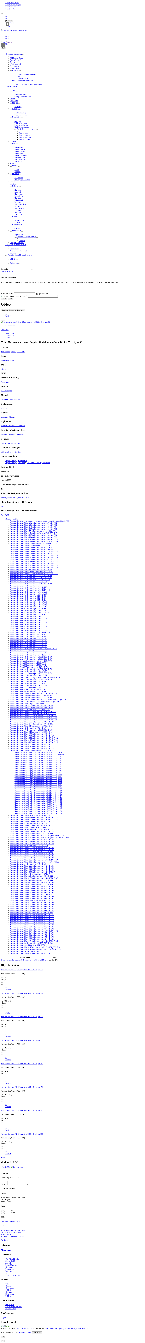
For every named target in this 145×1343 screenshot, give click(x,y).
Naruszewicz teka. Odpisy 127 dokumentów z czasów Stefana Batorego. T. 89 (38, 699)
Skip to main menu (12, 3)
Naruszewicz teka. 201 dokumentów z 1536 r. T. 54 (28, 628)
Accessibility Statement (18, 251)
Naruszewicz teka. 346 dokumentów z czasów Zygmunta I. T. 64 (33, 649)
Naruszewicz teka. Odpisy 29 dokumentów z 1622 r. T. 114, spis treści (39, 754)
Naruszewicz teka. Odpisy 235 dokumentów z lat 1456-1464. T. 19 (34, 557)
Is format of (18, 200)
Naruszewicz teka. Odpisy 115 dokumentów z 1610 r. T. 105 (31, 732)
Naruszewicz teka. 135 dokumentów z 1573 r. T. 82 (28, 685)
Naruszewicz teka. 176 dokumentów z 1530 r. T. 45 (28, 610)
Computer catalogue (17, 243)
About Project (10, 245)
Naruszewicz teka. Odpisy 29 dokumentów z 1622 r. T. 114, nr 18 (38, 791)
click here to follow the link (11, 443)
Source (12, 182)
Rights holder (17, 224)
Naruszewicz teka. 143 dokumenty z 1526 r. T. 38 (28, 596)
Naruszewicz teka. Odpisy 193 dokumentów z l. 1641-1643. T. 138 (34, 860)
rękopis (3, 369)
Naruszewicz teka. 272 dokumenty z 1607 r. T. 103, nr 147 (22, 993)
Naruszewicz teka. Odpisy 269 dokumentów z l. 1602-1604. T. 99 (33, 720)
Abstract (17, 121)
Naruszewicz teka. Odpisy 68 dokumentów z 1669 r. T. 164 (31, 913)
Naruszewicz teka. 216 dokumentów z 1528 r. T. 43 (28, 606)
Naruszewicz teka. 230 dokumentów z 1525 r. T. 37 (28, 594)
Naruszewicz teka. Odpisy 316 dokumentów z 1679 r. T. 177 (32, 953)
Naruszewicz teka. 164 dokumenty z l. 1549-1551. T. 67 (30, 655)
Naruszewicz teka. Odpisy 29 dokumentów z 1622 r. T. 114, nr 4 (37, 762)
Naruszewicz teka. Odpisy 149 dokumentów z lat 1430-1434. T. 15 (34, 549)
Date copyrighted (20, 155)
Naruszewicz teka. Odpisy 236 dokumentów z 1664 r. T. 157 (32, 898)
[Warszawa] (5, 382)
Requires (17, 210)
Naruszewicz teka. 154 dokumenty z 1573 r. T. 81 (28, 683)
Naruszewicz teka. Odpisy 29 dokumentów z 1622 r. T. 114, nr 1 (37, 756)
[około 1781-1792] (7, 360)
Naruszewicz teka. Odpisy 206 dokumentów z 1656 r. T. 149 (32, 882)
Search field (5, 269)
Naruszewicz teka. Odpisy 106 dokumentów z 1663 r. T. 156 (32, 896)
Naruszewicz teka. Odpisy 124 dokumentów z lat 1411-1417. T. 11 (34, 541)
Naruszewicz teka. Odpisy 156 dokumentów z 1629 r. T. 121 (32, 825)
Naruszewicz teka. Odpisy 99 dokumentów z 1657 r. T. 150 (31, 884)
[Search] (32, 269)
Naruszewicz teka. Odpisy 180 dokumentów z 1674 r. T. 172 (32, 929)
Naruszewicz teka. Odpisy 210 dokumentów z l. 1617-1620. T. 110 (34, 742)
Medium (17, 172)
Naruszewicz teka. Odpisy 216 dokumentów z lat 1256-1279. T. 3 (33, 525)
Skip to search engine (13, 5)
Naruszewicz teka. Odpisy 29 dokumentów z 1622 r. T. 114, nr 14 (38, 783)
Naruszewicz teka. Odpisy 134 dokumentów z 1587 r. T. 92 (31, 706)
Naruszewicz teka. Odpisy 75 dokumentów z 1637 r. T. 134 (31, 852)
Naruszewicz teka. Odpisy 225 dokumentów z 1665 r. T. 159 (32, 902)
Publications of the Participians (23, 80)
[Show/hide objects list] (23, 54)
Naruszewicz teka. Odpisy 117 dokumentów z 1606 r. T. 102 (31, 726)
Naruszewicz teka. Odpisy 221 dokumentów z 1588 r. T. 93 (31, 708)
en (6, 16)
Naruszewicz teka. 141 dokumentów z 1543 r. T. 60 (28, 641)
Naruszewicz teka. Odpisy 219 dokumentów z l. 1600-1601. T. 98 (33, 718)
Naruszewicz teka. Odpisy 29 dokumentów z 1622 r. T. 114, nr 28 (38, 811)
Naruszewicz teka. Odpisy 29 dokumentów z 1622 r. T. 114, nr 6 (37, 766)
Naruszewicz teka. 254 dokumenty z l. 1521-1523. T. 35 (30, 590)
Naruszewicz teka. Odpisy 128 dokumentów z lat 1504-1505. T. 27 (34, 574)
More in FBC (6, 1167)
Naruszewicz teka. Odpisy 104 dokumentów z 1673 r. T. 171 (32, 927)
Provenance (16, 231)
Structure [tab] (8, 338)
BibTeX (8, 316)
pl (8, 16)
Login (7, 27)
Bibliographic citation (22, 180)
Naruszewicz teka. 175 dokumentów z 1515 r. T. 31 (28, 582)
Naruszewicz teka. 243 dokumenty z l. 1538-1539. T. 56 (30, 632)
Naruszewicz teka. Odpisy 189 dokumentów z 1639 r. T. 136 (32, 856)
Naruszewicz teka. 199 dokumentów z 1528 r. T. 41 (28, 602)
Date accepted (19, 151)
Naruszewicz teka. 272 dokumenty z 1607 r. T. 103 (28, 728)
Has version (18, 194)
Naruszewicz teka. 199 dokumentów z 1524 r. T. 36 (28, 592)
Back (3, 48)
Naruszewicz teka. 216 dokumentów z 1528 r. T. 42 (28, 604)
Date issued (18, 153)
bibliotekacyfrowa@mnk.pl (11, 1221)
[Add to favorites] (2, 320)
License (17, 222)
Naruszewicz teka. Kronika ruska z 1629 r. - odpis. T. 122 (30, 827)
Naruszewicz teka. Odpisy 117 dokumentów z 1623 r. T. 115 (31, 815)
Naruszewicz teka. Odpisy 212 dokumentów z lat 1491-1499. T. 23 (34, 566)
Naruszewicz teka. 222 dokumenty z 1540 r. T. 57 (28, 635)
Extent (16, 170)
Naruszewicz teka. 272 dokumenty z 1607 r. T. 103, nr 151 (22, 1087)
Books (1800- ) (15, 60)
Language (13, 184)
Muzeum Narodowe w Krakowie (13, 426)
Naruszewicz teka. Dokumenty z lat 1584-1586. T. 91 (29, 704)
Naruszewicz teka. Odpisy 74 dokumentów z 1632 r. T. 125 (31, 833)
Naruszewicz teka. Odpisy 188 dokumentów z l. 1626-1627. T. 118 (34, 819)
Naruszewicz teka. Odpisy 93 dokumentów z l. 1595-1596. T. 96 (33, 714)
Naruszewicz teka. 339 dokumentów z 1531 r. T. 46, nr (29, 612)
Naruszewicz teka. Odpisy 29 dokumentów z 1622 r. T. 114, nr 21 (38, 797)
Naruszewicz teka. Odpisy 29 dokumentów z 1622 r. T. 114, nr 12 (38, 779)
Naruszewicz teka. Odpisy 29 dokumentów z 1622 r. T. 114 (31, 750)
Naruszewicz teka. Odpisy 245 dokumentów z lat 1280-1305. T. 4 (33, 527)
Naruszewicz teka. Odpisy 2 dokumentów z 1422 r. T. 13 (30, 545)
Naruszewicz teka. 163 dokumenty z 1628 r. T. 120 (28, 823)
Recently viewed (14, 255)
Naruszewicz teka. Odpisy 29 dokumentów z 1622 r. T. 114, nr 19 (38, 793)
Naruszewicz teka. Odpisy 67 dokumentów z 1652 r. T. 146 (31, 876)
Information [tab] (9, 335)
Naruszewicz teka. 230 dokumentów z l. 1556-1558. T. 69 (31, 659)
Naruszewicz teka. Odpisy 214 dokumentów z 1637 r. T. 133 (32, 850)
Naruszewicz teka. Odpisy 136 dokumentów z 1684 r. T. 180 (32, 939)
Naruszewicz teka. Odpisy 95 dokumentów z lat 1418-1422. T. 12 (33, 543)
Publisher (13, 141)
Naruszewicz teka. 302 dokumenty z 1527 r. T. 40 (28, 600)
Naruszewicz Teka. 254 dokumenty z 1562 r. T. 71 (28, 663)
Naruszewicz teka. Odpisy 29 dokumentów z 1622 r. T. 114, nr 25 (38, 805)
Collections (9, 54)
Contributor (14, 101)
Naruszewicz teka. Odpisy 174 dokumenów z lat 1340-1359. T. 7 (33, 533)
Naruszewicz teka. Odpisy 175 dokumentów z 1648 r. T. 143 (32, 870)
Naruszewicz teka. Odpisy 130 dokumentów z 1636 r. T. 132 (32, 848)
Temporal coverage (21, 115)
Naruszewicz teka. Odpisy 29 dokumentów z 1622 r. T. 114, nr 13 (38, 781)
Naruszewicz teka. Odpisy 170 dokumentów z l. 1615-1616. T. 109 (34, 740)
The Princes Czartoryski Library (25, 74)
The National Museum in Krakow (13, 1230)
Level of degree (24, 135)
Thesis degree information (26, 129)
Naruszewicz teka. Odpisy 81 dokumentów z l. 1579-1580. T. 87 (33, 695)
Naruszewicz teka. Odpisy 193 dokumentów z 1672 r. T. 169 (32, 923)
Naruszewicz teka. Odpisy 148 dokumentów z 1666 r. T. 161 (32, 907)
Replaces (17, 206)
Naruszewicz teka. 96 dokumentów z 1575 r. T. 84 (28, 689)
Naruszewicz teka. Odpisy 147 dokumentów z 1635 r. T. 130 (32, 844)
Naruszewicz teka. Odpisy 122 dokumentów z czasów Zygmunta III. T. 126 (37, 835)
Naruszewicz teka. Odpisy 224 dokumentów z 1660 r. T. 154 (32, 892)
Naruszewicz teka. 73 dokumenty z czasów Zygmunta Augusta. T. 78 (35, 677)
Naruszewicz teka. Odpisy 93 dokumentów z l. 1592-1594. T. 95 (33, 712)
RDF (3, 506)
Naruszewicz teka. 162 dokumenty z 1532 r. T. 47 (28, 614)
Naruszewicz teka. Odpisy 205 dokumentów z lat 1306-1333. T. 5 (33, 529)
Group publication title (22, 97)
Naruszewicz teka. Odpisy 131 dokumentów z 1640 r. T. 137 (32, 858)
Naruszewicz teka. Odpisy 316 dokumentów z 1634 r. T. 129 (32, 842)
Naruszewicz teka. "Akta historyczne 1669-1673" (28, 945)
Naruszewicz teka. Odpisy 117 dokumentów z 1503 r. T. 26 (31, 572)
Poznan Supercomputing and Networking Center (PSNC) (66, 1328)
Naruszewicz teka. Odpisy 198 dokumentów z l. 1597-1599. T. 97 (33, 716)
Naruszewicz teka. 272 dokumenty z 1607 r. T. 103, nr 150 (22, 1110)
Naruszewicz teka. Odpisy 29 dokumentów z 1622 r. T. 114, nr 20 (38, 795)
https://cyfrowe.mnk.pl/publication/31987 (15, 498)
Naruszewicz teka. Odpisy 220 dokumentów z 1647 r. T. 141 (32, 866)
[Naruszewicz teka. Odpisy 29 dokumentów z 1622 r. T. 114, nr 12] (25, 322)
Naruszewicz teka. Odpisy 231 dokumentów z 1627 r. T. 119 (31, 821)
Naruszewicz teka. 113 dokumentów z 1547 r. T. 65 (28, 651)
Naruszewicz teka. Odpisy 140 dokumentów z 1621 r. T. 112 (31, 746)
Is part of (17, 192)
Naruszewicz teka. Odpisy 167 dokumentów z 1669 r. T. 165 (32, 915)
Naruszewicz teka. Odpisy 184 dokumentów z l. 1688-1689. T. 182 (34, 941)
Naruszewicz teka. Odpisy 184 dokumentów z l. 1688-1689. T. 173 (34, 931)
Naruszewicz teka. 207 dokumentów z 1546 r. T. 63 (28, 647)
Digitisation (18, 235)
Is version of (18, 196)
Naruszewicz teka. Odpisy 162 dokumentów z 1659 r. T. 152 (32, 888)
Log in (3, 1318)
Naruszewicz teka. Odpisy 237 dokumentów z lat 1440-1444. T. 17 (34, 553)
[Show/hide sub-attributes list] (11, 103)
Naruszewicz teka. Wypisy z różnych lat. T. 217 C (28, 951)
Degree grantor (24, 139)
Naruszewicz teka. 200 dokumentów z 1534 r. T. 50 (28, 620)
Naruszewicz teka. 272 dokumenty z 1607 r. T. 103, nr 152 (22, 1064)
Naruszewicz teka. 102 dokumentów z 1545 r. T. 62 (28, 645)
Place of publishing (21, 125)
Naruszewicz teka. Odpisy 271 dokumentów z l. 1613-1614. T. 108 (34, 738)
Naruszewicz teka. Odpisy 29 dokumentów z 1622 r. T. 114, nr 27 (38, 809)
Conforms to (18, 214)
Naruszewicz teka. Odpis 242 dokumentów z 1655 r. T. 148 (31, 880)
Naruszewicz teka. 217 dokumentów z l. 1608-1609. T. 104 (31, 730)
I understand (37, 1332)
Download (4, 330)
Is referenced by (20, 204)
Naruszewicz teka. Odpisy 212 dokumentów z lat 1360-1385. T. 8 (33, 535)
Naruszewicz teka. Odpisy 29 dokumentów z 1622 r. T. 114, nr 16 (38, 787)
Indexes (8, 86)
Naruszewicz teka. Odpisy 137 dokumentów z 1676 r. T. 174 (32, 933)
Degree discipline (25, 137)
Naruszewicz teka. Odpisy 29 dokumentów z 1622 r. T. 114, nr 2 (37, 758)
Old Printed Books (16, 58)
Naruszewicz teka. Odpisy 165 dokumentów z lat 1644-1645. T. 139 (34, 862)
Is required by (19, 212)
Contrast (9, 21)
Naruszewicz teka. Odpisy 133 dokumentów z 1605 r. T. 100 (32, 722)
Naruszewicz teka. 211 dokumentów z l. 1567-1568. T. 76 (31, 673)
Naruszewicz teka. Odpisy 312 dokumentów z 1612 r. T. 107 (32, 736)
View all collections (12, 1275)
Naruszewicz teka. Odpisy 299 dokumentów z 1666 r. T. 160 (32, 904)
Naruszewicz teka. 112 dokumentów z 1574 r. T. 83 (28, 687)
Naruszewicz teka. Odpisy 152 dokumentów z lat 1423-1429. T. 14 (34, 547)
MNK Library (6, 1234)
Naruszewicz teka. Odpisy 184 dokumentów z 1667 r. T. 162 (32, 909)
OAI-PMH (5, 515)
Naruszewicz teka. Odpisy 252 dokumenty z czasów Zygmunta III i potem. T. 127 (39, 838)
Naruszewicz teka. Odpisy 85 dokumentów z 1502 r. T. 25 (31, 570)
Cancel (4, 299)
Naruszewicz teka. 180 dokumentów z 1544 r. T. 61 (28, 643)
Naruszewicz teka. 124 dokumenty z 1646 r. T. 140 (28, 864)
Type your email (7, 294)
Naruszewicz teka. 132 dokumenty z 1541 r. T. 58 (28, 637)
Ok (3, 1337)
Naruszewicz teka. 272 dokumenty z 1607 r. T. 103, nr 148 (22, 970)
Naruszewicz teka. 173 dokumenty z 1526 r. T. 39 (28, 598)
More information (25, 1332)
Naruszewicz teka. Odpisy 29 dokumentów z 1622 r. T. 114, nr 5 (37, 764)
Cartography (14, 66)
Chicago (4, 1184)
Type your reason (41, 294)
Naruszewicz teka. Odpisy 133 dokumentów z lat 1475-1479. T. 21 (34, 561)
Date (14, 143)
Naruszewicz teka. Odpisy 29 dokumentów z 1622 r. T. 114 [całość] (38, 752)
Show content (10, 326)
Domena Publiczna (7, 417)
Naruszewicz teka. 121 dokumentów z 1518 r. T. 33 (28, 586)
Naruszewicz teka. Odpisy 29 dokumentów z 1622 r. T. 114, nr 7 (37, 768)
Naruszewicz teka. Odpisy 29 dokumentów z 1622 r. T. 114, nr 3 (37, 760)
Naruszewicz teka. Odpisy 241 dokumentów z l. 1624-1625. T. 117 (34, 817)
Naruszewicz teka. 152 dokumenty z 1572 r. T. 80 (28, 681)
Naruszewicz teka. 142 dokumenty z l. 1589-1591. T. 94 (30, 710)
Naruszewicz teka (11, 519)
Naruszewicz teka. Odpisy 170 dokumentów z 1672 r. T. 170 (32, 925)
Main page (6, 1250)
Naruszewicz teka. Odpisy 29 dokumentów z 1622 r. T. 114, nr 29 (38, 813)
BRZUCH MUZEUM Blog (11, 1232)
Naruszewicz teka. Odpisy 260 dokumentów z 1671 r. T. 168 (32, 921)
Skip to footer (10, 9)
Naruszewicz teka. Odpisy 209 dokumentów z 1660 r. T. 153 (32, 890)
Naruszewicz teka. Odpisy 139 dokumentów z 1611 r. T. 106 (31, 734)
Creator (12, 99)
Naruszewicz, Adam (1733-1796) (13, 352)
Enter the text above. (19, 296)
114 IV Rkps (5, 408)
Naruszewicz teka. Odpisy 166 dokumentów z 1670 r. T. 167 (32, 919)
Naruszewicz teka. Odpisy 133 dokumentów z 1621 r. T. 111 (31, 744)
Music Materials (15, 64)
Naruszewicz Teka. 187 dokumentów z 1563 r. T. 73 (29, 667)
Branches (15, 70)
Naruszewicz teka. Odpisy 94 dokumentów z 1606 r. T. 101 (31, 724)
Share (12, 23)
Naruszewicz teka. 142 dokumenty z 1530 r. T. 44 (28, 608)
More (3, 1157)
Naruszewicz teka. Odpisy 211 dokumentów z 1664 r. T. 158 (31, 900)
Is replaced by (19, 208)
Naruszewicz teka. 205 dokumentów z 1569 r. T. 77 (28, 675)
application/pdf (6, 391)
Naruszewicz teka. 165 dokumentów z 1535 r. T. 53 (28, 626)
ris (6, 314)
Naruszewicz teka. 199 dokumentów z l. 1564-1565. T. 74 (31, 669)
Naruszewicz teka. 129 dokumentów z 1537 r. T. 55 (28, 630)
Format (15, 166)
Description (16, 117)
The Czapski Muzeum (22, 78)
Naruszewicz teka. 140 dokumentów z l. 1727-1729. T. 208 (31, 943)
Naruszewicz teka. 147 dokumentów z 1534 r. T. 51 (28, 622)
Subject (15, 103)
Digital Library (11, 461)
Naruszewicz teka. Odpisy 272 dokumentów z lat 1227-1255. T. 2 (33, 523)
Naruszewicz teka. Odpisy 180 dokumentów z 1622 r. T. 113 (31, 748)
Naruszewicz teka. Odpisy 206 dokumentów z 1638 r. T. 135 (32, 854)
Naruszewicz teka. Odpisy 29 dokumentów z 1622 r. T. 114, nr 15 (38, 785)
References (18, 202)
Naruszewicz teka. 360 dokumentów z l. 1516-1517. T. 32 (31, 584)
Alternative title (19, 95)
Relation (15, 186)
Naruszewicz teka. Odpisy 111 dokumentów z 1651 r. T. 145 (31, 874)
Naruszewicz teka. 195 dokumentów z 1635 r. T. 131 (29, 846)
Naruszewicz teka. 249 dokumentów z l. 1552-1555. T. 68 (31, 657)
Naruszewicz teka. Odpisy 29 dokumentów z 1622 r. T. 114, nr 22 (38, 799)
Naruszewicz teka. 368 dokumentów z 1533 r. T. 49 (28, 618)
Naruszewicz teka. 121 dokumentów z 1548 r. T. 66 (28, 653)
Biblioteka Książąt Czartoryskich (12, 434)
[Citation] (4, 320)
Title (14, 90)
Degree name (24, 133)
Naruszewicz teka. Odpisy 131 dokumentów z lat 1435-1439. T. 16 (34, 551)
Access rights (19, 220)
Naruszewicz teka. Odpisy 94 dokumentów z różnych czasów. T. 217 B (35, 949)
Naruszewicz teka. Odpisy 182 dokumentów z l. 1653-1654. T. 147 (34, 878)
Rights (14, 216)
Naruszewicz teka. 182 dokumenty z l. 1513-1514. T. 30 (30, 580)
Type (12, 164)
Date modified (19, 157)
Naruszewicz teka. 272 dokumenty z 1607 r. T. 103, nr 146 (22, 1017)
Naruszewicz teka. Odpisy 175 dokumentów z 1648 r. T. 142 (32, 868)
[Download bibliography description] (2, 984)
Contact (17, 228)
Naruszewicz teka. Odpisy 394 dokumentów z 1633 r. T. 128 (32, 840)
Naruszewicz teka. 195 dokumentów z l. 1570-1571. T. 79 (31, 679)
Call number (18, 178)
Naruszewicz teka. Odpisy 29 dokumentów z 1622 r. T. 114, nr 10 (38, 775)
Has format (18, 198)
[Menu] (2, 13)
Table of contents (20, 123)
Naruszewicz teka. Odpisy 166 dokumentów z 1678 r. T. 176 (32, 937)
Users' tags (18, 107)
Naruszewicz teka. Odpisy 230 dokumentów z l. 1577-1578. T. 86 (33, 693)
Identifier (15, 174)
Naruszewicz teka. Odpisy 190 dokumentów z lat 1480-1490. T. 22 (34, 563)
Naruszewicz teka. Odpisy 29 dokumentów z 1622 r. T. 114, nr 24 (38, 803)
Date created (18, 147)
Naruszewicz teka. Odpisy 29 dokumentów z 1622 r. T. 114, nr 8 (37, 771)
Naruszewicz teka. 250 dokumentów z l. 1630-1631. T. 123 (31, 829)
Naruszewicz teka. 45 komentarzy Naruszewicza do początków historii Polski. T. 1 (39, 521)
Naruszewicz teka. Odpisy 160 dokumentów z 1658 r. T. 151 (32, 886)
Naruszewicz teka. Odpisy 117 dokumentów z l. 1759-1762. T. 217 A (35, 947)
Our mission (14, 249)
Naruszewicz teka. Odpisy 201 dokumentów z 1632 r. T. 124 (32, 831)
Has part (17, 190)
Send (10, 299)
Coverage (16, 109)
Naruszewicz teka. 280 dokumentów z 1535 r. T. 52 (28, 624)
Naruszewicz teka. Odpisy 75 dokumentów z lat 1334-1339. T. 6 (33, 531)
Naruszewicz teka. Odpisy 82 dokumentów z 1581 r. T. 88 (31, 697)
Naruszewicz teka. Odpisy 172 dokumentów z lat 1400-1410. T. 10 (34, 539)
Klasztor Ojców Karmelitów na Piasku (28, 84)
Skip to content (10, 7)
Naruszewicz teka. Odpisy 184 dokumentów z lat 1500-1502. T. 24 (34, 568)
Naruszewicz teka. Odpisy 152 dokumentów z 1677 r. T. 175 (32, 935)
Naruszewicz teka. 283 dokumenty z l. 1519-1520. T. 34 (30, 588)
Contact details (10, 1309)
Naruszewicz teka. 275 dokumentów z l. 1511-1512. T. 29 (31, 578)
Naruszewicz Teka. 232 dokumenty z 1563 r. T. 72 (28, 665)
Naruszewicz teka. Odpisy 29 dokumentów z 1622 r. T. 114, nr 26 (38, 807)
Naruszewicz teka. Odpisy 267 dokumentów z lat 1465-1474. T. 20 (34, 559)
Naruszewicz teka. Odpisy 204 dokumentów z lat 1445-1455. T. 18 (34, 555)
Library (17, 76)
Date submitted (19, 149)
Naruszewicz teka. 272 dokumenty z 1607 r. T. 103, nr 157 (22, 1134)
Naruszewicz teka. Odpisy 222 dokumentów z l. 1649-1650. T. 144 (34, 872)
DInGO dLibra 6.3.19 (23, 1328)
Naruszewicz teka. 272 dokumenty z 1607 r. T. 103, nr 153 (22, 1040)
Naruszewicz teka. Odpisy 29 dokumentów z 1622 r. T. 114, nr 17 (38, 789)
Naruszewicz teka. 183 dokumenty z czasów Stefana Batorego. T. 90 (34, 702)
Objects (13, 259)
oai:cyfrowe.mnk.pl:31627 (10, 399)
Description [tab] (9, 333)
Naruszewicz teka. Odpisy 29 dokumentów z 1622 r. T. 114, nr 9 (37, 773)
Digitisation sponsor (21, 127)
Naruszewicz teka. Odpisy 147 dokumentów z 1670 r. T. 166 (32, 917)
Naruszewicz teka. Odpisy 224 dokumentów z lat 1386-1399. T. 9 (33, 537)
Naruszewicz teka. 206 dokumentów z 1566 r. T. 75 (28, 671)
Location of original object (26, 237)
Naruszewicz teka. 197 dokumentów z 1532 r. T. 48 (28, 616)
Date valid (18, 161)
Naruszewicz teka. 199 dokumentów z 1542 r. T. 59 (28, 639)
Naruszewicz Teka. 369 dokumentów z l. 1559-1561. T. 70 (31, 661)
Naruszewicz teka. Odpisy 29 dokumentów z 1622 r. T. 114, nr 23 (38, 801)
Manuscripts (14, 68)
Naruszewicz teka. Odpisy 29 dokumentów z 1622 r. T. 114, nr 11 (38, 777)
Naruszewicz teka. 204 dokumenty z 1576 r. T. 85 (28, 691)
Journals (13, 62)
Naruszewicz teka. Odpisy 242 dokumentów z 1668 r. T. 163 (32, 911)
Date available (19, 159)
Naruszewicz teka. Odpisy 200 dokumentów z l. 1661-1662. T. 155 (34, 894)
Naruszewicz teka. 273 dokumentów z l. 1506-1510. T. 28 (31, 576)
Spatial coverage (20, 113)
